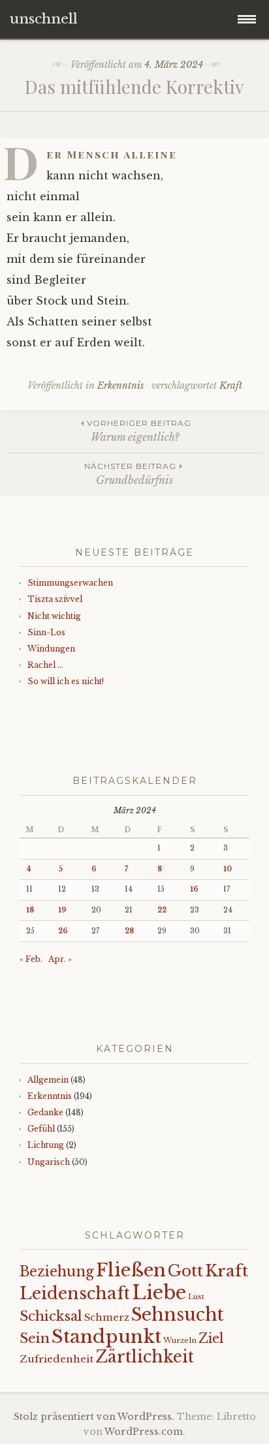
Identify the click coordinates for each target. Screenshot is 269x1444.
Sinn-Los (46, 632)
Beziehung (57, 1271)
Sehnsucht (177, 1314)
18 (30, 910)
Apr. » (60, 959)
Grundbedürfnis (130, 474)
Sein (35, 1338)
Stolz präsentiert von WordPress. (94, 1416)
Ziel (211, 1338)
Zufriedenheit (56, 1359)
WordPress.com (143, 1431)
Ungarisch (48, 1162)
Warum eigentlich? (139, 431)
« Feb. (31, 959)
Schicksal (51, 1316)
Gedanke (45, 1112)
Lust (196, 1297)
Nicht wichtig (54, 616)
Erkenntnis (120, 385)
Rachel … (45, 665)
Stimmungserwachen (70, 583)
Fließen (131, 1270)
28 (129, 931)
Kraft (230, 385)
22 (161, 910)
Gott (185, 1270)
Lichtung (45, 1145)
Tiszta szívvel (54, 599)
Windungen (51, 649)
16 (194, 889)
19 (62, 910)
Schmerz (106, 1317)
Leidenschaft (75, 1293)
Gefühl (41, 1129)
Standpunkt (106, 1336)
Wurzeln (180, 1340)
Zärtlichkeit (144, 1357)
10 (227, 869)
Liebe (159, 1292)
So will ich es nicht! (65, 681)
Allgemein (48, 1080)
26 (63, 931)
